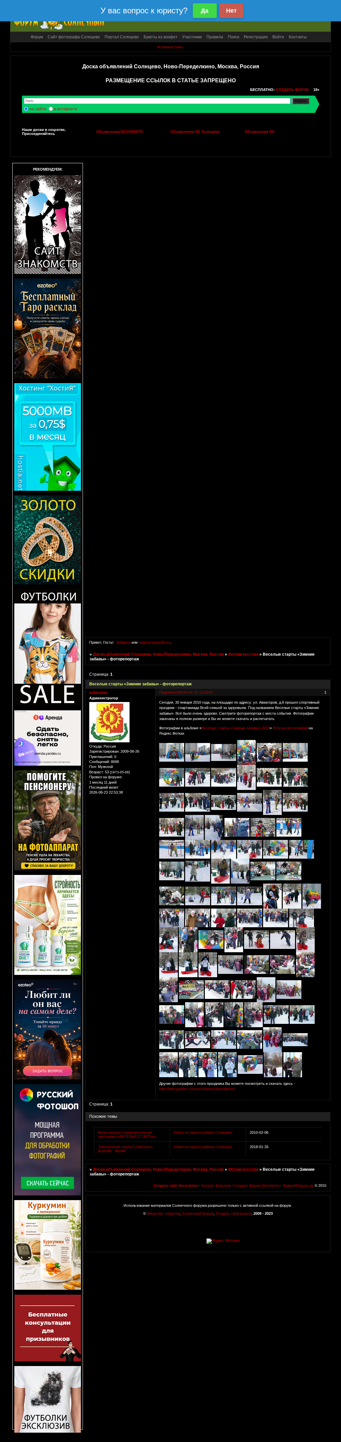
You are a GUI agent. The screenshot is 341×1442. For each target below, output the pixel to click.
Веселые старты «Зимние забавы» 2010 (235, 728)
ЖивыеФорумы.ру (298, 1185)
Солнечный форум (198, 1213)
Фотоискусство (243, 654)
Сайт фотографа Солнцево (74, 37)
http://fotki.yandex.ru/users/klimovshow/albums (197, 1089)
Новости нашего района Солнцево (203, 1132)
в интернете (65, 109)
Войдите (124, 642)
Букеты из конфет (160, 37)
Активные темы (170, 47)
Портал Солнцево (122, 37)
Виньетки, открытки (163, 1213)
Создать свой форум (233, 1213)
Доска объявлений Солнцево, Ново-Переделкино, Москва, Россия (158, 654)
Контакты (298, 37)
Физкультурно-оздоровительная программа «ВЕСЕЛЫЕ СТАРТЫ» (127, 1134)
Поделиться (169, 692)
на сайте (37, 109)
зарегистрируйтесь (155, 642)
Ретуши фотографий (290, 728)
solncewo (98, 692)
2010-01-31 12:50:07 (196, 692)
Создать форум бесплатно (256, 1185)
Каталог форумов (216, 1185)
